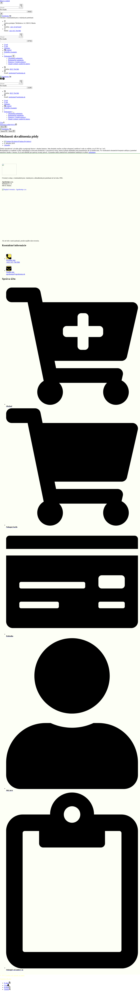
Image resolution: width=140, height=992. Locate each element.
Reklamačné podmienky (16, 115)
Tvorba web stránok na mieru (14, 975)
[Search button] (21, 82)
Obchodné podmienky (15, 113)
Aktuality (7, 104)
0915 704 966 (14, 93)
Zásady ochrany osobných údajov (19, 119)
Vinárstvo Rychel (5, 979)
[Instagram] (3, 79)
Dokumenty (8, 112)
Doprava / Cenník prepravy (17, 117)
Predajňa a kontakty (10, 108)
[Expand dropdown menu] (13, 112)
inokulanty (92, 152)
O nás (6, 102)
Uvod (6, 100)
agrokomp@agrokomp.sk (17, 97)
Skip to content (5, 1)
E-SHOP (8, 106)
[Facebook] (1, 79)
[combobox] (9, 84)
